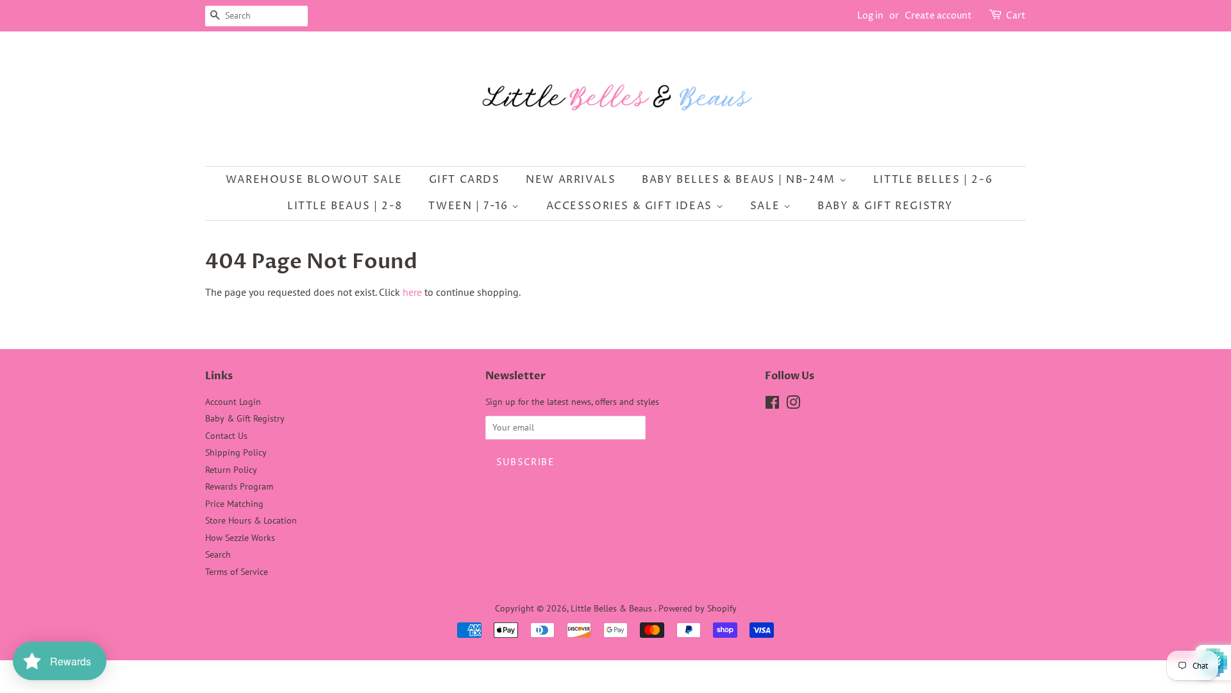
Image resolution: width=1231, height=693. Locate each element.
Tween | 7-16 (470, 206)
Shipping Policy (236, 452)
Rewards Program (239, 486)
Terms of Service (236, 572)
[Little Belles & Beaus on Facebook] (772, 405)
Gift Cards (464, 180)
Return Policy (231, 469)
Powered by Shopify (697, 608)
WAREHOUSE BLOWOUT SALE (314, 180)
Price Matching (234, 503)
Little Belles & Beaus (613, 608)
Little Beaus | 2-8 (345, 206)
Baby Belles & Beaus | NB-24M (740, 180)
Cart (1016, 16)
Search (218, 554)
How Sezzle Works (240, 537)
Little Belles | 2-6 (932, 180)
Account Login (233, 401)
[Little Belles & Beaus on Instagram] (793, 405)
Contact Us (226, 435)
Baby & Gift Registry (885, 206)
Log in (870, 16)
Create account (938, 16)
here (412, 292)
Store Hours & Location (251, 520)
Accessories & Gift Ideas (631, 206)
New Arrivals (571, 180)
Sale (766, 206)
